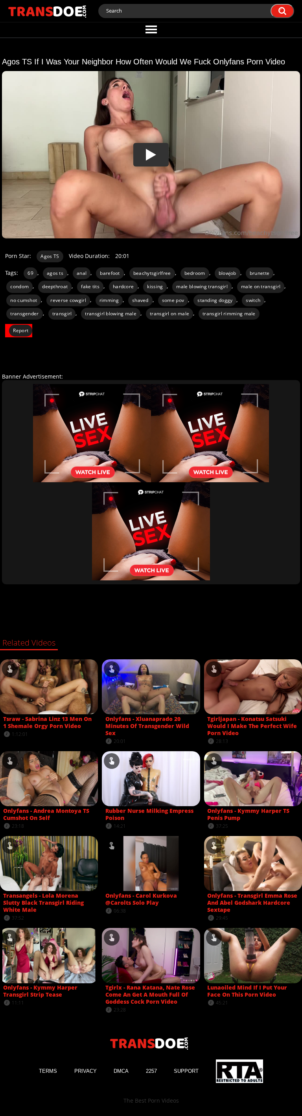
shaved (140, 300)
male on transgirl (260, 286)
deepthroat (55, 286)
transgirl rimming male (229, 313)
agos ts (55, 273)
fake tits (90, 286)
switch (253, 300)
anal (82, 273)
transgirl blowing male (110, 313)
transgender (24, 313)
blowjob (227, 273)
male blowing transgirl (202, 286)
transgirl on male (169, 313)
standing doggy (214, 300)
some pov (173, 300)
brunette (259, 273)
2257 (151, 1071)
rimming (109, 300)
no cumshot (23, 300)
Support (186, 1071)
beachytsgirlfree (152, 273)
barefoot (110, 273)
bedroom (194, 273)
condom (19, 286)
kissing (155, 286)
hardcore (123, 286)
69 (30, 273)
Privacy (85, 1071)
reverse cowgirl (68, 300)
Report (20, 330)
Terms (48, 1071)
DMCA (121, 1071)
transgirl (62, 313)
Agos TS (50, 256)
